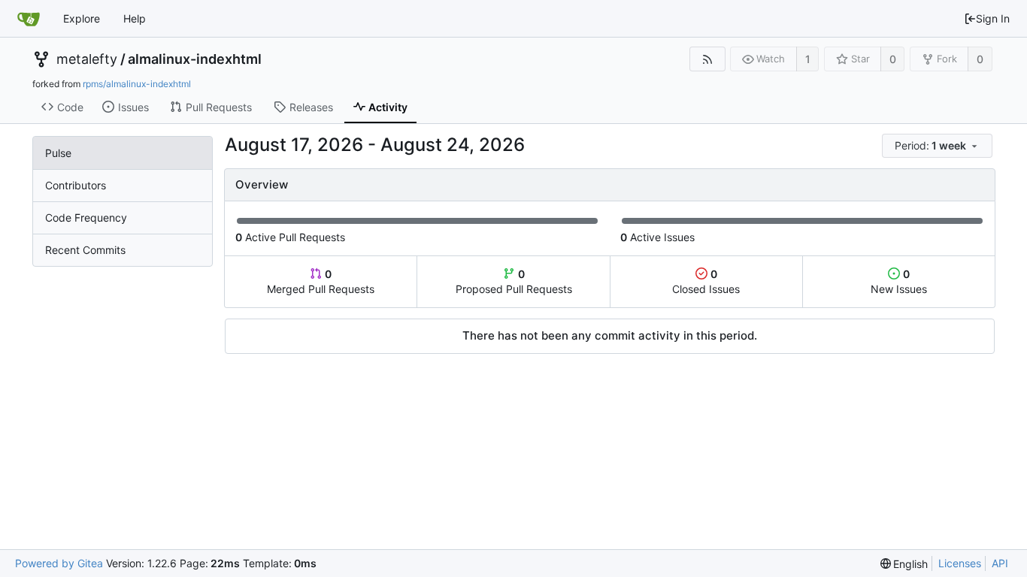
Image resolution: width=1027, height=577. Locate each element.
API (1000, 563)
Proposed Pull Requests (514, 281)
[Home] (29, 18)
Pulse (58, 153)
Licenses (959, 563)
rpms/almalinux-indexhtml (137, 83)
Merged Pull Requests (320, 281)
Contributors (75, 185)
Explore (81, 18)
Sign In (993, 18)
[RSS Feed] (707, 59)
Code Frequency (86, 217)
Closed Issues (706, 281)
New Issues (899, 281)
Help (134, 18)
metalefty (86, 59)
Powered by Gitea (59, 563)
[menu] (938, 146)
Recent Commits (85, 249)
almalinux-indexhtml (195, 59)
